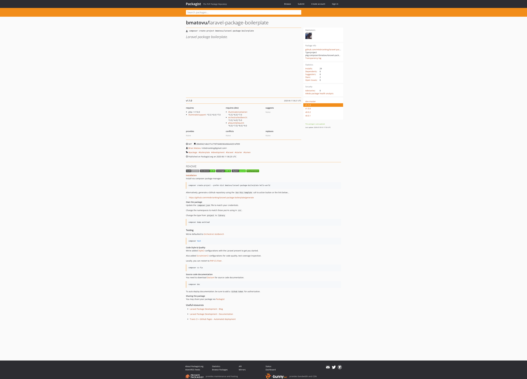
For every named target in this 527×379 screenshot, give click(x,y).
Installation (191, 175)
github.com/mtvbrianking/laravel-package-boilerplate (329, 49)
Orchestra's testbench (214, 234)
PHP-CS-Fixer (216, 260)
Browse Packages (220, 369)
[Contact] (328, 367)
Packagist (193, 4)
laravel (230, 152)
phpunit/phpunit (236, 123)
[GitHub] (340, 367)
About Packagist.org (194, 366)
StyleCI (201, 250)
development (218, 152)
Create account (318, 4)
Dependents (311, 71)
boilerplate (205, 152)
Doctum (210, 277)
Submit (301, 4)
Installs (308, 68)
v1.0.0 (308, 108)
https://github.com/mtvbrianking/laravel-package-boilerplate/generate (221, 197)
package (193, 152)
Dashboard (271, 369)
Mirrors (242, 369)
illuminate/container (237, 112)
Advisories (310, 90)
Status (268, 366)
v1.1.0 (308, 105)
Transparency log (313, 58)
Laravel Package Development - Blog (206, 309)
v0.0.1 (308, 115)
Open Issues (311, 80)
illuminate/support (197, 114)
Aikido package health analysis (319, 93)
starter (239, 152)
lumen (248, 152)
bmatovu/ (197, 22)
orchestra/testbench (237, 117)
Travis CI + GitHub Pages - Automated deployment (213, 319)
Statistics (216, 366)
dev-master (310, 101)
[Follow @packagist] (334, 367)
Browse (287, 4)
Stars (307, 77)
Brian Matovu (194, 148)
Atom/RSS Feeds (192, 369)
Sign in (335, 4)
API (240, 366)
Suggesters (310, 74)
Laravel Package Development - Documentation (211, 314)
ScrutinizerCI (203, 255)
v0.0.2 (308, 112)
